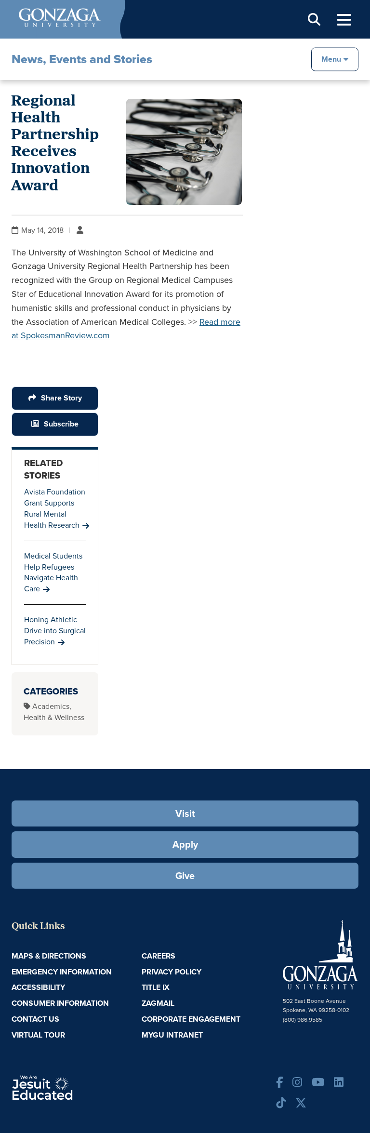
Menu (331, 58)
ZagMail (158, 1003)
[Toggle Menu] (344, 20)
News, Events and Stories (82, 59)
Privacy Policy (171, 971)
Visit (185, 813)
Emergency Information (62, 971)
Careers (158, 955)
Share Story (61, 397)
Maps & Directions (49, 955)
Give (185, 875)
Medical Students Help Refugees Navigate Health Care (53, 572)
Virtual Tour (38, 1034)
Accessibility (38, 987)
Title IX (156, 987)
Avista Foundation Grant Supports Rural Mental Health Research (54, 508)
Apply (185, 844)
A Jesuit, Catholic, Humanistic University (69, 1087)
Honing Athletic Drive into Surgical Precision (55, 630)
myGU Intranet (172, 1034)
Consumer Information (60, 1003)
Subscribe (61, 423)
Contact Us (35, 1019)
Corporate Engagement (191, 1019)
